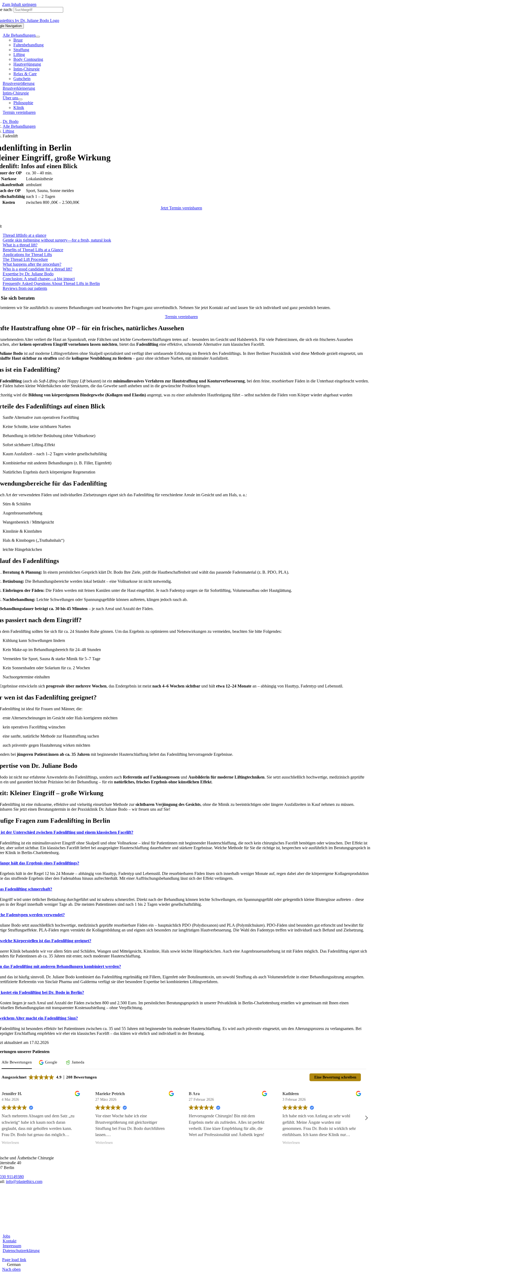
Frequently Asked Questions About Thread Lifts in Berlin (51, 283)
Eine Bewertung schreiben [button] (335, 1077)
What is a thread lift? (20, 245)
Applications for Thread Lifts (27, 254)
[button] (48, 1062)
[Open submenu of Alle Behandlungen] (38, 36)
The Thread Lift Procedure (25, 259)
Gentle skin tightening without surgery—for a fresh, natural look (57, 240)
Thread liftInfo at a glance (24, 235)
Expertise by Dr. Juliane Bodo (28, 274)
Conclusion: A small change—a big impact (39, 278)
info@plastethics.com (24, 1181)
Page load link (14, 1259)
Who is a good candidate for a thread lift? (37, 269)
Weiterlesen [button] (10, 1142)
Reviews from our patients (25, 288)
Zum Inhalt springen (19, 4)
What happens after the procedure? (32, 264)
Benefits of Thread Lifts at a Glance (33, 249)
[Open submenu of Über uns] (20, 99)
